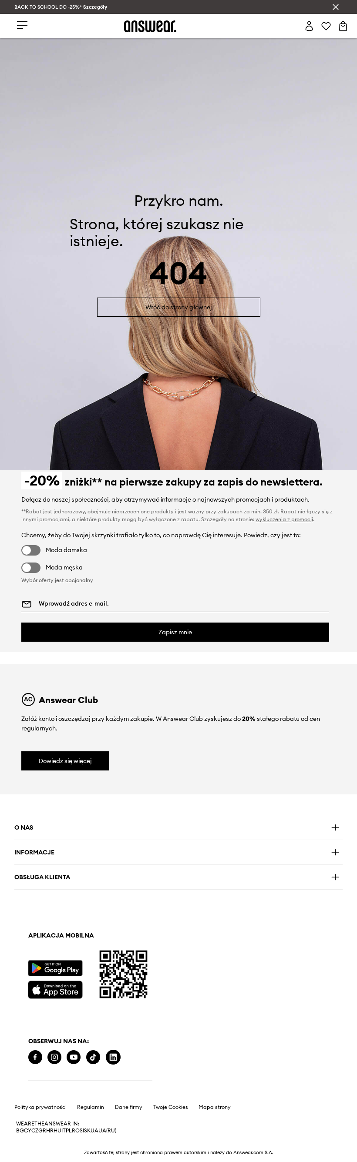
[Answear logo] (150, 26)
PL (69, 1131)
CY (27, 1131)
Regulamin (90, 1107)
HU (57, 1131)
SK (87, 1131)
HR (50, 1131)
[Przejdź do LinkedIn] (113, 1057)
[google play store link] (55, 968)
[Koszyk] (343, 26)
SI (82, 1131)
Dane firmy (128, 1107)
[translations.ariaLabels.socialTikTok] (93, 1057)
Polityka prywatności (40, 1107)
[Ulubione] (326, 26)
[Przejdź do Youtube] (74, 1057)
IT (63, 1131)
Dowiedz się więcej (65, 761)
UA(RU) (107, 1131)
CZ (34, 1131)
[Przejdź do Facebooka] (35, 1057)
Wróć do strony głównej (178, 307)
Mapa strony (215, 1107)
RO (76, 1131)
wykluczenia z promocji (284, 519)
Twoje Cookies (170, 1107)
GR (42, 1131)
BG (20, 1131)
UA (94, 1131)
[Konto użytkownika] (309, 26)
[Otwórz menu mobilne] (22, 25)
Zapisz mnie (175, 632)
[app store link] (55, 989)
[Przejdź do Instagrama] (54, 1057)
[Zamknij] (336, 7)
